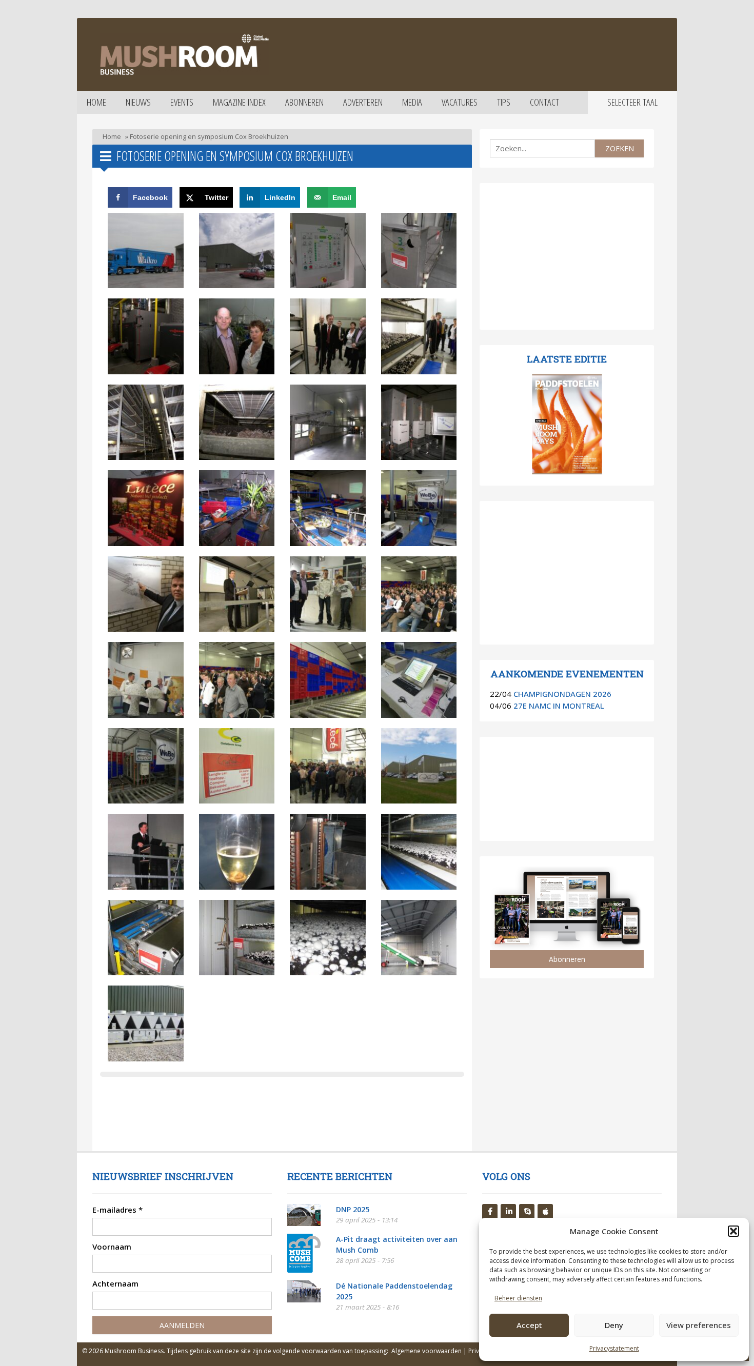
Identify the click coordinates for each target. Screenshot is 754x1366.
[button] (733, 1231)
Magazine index (239, 102)
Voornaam (111, 1246)
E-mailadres (117, 1209)
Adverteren (363, 102)
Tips (503, 102)
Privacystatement (614, 1348)
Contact (544, 102)
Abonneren (304, 102)
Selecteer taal (632, 102)
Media (412, 102)
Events (181, 102)
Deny (614, 1325)
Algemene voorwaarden (426, 1351)
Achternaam (115, 1283)
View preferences (698, 1325)
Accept (529, 1325)
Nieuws (138, 102)
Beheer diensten (518, 1298)
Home (96, 102)
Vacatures (460, 102)
